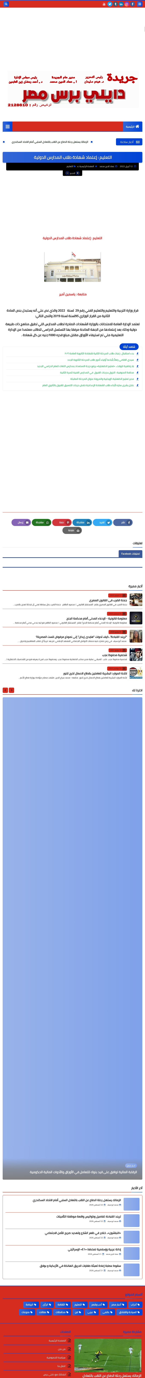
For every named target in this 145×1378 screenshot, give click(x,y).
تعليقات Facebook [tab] (130, 553)
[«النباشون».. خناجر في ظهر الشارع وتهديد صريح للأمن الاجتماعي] (132, 1237)
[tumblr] (115, 4)
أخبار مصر (116, 1304)
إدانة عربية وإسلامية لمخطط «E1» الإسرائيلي (94, 1249)
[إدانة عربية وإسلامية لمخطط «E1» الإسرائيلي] (132, 1253)
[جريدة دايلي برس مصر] (72, 87)
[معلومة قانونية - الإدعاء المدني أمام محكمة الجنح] (136, 618)
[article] (72, 938)
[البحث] (6, 4)
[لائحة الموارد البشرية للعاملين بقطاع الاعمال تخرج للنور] (136, 672)
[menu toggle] (139, 4)
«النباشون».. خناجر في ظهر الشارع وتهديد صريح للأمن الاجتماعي (83, 1232)
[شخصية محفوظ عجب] (136, 654)
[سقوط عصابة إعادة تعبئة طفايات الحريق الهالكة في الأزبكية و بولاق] (132, 1270)
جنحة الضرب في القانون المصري (108, 600)
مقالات (42, 1312)
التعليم (70, 166)
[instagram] (126, 4)
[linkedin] (121, 4)
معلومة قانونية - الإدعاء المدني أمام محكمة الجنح (96, 618)
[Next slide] (5, 690)
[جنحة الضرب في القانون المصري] (136, 599)
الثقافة (61, 1304)
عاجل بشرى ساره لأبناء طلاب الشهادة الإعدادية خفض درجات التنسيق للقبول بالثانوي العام (88, 385)
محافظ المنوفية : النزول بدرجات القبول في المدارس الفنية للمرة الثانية (97, 372)
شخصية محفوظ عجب (114, 655)
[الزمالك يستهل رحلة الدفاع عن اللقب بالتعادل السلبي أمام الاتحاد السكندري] (132, 1204)
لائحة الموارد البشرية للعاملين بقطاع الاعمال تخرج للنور (95, 673)
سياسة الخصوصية (56, 1357)
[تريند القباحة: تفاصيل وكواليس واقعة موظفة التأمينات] (132, 1220)
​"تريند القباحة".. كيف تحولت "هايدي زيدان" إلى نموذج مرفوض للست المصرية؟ (81, 636)
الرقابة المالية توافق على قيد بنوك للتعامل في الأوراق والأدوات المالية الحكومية (83, 1172)
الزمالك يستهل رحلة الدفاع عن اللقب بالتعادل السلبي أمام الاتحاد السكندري (83, 142)
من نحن (62, 1349)
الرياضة (29, 1304)
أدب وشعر (96, 1304)
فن (76, 1312)
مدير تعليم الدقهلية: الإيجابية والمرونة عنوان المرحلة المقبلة (102, 379)
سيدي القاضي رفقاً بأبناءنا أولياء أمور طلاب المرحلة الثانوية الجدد (100, 360)
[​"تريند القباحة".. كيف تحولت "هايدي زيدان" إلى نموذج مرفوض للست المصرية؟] (136, 636)
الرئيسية (130, 126)
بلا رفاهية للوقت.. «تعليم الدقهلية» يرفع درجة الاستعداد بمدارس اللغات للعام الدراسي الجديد (85, 366)
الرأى (45, 1304)
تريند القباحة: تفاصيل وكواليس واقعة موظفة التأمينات (88, 1216)
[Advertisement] (72, 40)
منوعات (26, 1312)
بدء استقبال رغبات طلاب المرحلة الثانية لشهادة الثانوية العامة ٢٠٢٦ (99, 353)
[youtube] (104, 4)
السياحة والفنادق (128, 1312)
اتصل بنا (61, 1366)
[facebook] (132, 4)
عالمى (106, 1312)
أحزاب (134, 1304)
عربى (90, 1312)
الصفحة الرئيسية (86, 166)
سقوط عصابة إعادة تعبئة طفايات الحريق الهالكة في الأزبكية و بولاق (80, 1265)
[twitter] (109, 4)
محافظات (60, 1312)
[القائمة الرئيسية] (7, 126)
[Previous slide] (11, 690)
